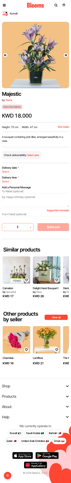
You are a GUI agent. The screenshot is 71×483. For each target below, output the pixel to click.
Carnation (8, 288)
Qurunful (9, 292)
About (7, 406)
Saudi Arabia (33, 433)
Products (9, 396)
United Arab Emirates (33, 441)
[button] (4, 5)
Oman (57, 441)
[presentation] (5, 55)
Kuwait (14, 433)
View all (56, 317)
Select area (33, 155)
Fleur (37, 292)
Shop (6, 386)
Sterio (66, 288)
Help (5, 417)
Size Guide (63, 126)
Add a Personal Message (16, 187)
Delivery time (10, 177)
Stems (8, 100)
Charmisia (8, 358)
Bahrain (53, 433)
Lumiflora (38, 358)
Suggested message (58, 210)
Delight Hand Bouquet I (45, 288)
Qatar (9, 441)
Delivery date (10, 167)
